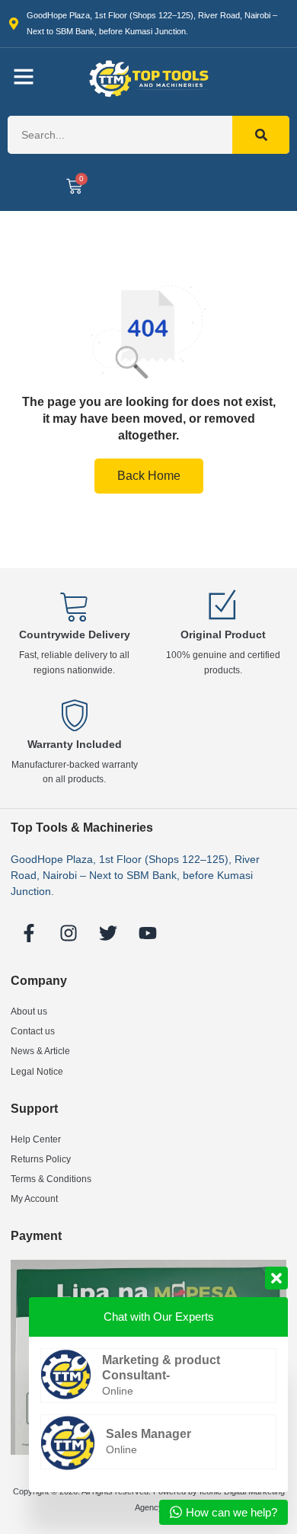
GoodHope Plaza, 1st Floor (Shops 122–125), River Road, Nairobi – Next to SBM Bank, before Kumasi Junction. (135, 875)
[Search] (260, 135)
